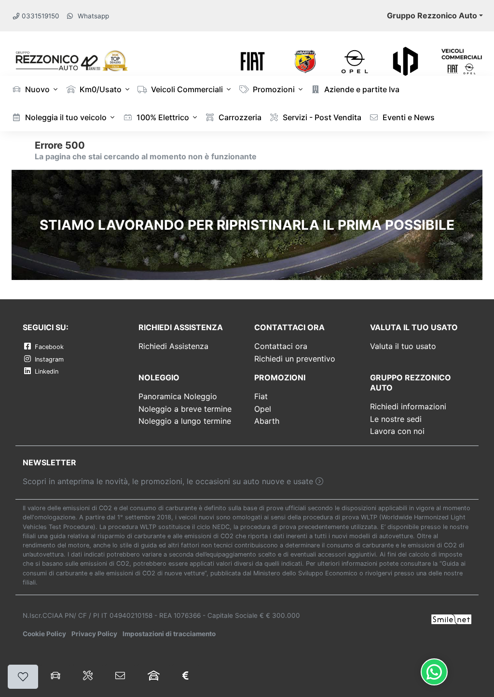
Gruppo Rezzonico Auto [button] (432, 15)
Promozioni (273, 89)
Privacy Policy (94, 634)
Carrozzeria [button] (239, 117)
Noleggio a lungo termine (184, 421)
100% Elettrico (162, 117)
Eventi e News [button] (408, 117)
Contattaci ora (280, 346)
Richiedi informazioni (408, 406)
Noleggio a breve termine (185, 409)
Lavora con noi (397, 431)
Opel (262, 409)
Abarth (266, 421)
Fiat (261, 396)
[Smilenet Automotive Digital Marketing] (451, 619)
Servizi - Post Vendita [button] (321, 117)
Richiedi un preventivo (294, 358)
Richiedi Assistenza (173, 346)
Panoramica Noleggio (177, 396)
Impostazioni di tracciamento (169, 634)
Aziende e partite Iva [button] (360, 89)
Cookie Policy (44, 634)
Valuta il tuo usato (403, 346)
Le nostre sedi (396, 419)
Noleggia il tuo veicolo (65, 117)
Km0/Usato (100, 89)
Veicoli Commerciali (186, 89)
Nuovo (36, 89)
